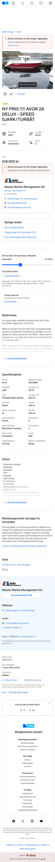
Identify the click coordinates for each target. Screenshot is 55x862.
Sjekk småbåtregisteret (14, 227)
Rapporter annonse (32, 680)
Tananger (21, 94)
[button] (5, 94)
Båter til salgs (8, 32)
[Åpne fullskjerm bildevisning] (27, 70)
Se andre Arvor (13, 45)
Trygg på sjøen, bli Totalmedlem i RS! (20, 232)
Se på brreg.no (26, 636)
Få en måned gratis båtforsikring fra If (20, 237)
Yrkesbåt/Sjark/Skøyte (18, 692)
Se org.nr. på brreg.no (13, 190)
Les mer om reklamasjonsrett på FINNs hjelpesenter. (24, 546)
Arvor (18, 32)
